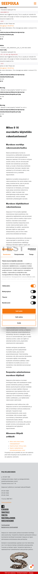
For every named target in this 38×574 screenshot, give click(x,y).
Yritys (4, 515)
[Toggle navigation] (35, 3)
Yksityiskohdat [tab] (19, 254)
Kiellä (19, 323)
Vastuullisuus (8, 518)
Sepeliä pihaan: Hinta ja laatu (18, 446)
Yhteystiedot (7, 521)
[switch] (33, 291)
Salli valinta (19, 317)
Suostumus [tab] (7, 254)
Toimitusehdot (5, 525)
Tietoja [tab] (31, 254)
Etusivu (5, 509)
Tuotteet (5, 512)
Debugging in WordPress (7, 26)
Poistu (31, 573)
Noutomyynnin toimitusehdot (9, 527)
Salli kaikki (19, 311)
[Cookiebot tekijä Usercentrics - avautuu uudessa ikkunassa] (28, 249)
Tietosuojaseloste (6, 502)
